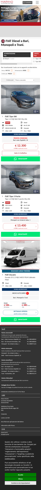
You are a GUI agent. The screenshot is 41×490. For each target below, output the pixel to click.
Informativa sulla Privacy (8, 425)
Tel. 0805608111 (31, 369)
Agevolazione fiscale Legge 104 (9, 408)
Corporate (4, 414)
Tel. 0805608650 (31, 341)
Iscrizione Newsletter (7, 401)
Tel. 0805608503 (31, 339)
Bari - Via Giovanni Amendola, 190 (10, 341)
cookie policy (10, 459)
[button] (38, 14)
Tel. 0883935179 (31, 373)
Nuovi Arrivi (4, 432)
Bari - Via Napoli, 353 (7, 366)
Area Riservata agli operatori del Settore (12, 422)
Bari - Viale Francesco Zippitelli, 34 (10, 339)
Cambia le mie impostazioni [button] (20, 483)
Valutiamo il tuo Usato (7, 406)
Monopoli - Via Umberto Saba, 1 (10, 344)
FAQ (2, 410)
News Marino (5, 399)
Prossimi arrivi (5, 434)
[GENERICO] (20, 13)
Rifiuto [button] (20, 479)
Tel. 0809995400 (31, 366)
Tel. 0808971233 (31, 344)
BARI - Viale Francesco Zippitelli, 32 (11, 355)
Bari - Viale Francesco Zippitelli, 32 (10, 369)
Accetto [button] (20, 475)
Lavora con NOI (5, 418)
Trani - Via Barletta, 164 (8, 373)
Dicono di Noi (4, 402)
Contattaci (28, 2)
